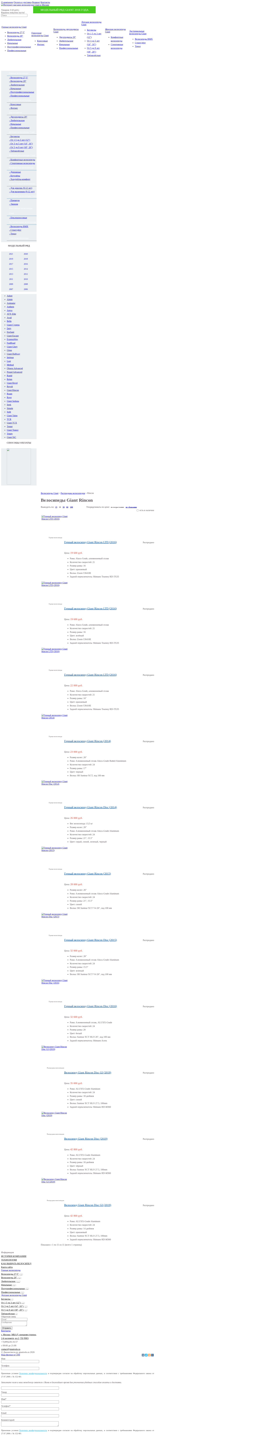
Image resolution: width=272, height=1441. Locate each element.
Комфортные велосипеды (21, 167)
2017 (11, 264)
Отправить (6, 1328)
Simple (10, 408)
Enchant (10, 332)
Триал (138, 46)
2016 (26, 264)
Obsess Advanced (15, 368)
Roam (9, 394)
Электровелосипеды (19, 238)
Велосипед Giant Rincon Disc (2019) (86, 1138)
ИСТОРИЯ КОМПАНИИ (13, 1256)
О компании (7, 2)
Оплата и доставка (23, 2)
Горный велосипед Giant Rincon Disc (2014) (90, 807)
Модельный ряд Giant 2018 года (64, 9)
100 (71, 507)
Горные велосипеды (18, 73)
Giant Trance (12, 430)
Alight (9, 299)
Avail (9, 317)
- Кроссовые (15, 104)
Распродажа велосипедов (73, 493)
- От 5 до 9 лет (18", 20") (21, 147)
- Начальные (15, 88)
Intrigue (10, 357)
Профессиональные (16, 50)
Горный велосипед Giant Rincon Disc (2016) (90, 1006)
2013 (11, 274)
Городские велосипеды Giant (40, 34)
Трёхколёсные (94, 55)
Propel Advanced (14, 372)
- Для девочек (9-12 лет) (20, 188)
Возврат (36, 2)
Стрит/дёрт (140, 43)
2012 (26, 274)
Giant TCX (12, 423)
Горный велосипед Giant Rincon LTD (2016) (90, 542)
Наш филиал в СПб (10, 1355)
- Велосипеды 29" (17, 81)
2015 (11, 269)
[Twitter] (146, 1355)
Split (9, 412)
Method (10, 365)
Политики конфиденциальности (33, 1373)
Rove (9, 397)
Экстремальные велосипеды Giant (137, 32)
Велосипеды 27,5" (16, 32)
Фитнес (40, 44)
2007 (11, 289)
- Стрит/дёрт (15, 230)
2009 (11, 284)
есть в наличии (146, 510)
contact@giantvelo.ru (10, 1349)
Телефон (5, 1365)
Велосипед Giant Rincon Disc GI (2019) (87, 1072)
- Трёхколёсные (16, 151)
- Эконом (13, 204)
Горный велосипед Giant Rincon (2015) (87, 873)
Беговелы (91, 30)
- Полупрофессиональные (21, 92)
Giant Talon (12, 415)
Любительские (14, 39)
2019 (11, 259)
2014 (26, 269)
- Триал (12, 233)
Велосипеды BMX (144, 39)
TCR (9, 419)
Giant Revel (12, 383)
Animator (11, 303)
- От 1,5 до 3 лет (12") (19, 140)
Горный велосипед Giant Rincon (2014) (87, 741)
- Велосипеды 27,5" (18, 77)
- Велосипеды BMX (18, 226)
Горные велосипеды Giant (14, 27)
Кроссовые (42, 41)
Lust (9, 361)
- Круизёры (14, 176)
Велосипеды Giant (49, 493)
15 (56, 507)
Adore (9, 296)
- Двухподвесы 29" (18, 117)
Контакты (45, 2)
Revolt (10, 386)
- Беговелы (14, 136)
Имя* (3, 1399)
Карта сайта (7, 1267)
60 (67, 507)
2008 (26, 284)
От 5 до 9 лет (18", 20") (14, 1310)
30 (64, 507)
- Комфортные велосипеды (22, 159)
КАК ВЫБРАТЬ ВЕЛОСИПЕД (16, 1263)
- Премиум (14, 200)
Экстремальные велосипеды (22, 222)
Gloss (9, 350)
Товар (4, 1392)
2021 (11, 254)
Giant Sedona (13, 401)
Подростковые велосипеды (22, 183)
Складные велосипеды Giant (22, 196)
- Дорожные (15, 172)
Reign (9, 379)
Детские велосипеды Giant (22, 132)
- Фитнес (13, 108)
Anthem (10, 306)
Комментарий (7, 1420)
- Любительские (17, 85)
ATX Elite (11, 314)
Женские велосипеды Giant (22, 155)
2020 (26, 254)
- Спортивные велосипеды (22, 163)
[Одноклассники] (149, 1355)
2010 (26, 279)
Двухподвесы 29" (67, 37)
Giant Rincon (13, 390)
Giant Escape (13, 336)
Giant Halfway (13, 354)
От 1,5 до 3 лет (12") (13, 1303)
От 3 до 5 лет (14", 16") (14, 1306)
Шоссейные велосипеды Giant (21, 210)
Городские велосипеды (20, 100)
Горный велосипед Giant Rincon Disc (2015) (90, 939)
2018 (26, 259)
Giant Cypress (13, 325)
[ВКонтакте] (143, 1355)
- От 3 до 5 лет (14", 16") (21, 143)
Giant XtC (11, 437)
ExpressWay (12, 339)
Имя (3, 1359)
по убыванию (131, 507)
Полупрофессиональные (19, 47)
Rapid (9, 375)
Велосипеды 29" (15, 36)
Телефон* (5, 1406)
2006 (26, 289)
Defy (9, 328)
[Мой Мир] (152, 1355)
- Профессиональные (19, 96)
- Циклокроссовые (18, 217)
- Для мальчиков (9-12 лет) (22, 191)
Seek (9, 404)
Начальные (12, 43)
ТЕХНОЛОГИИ (9, 1260)
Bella (9, 321)
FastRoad (11, 343)
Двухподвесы (15, 112)
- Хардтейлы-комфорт (19, 179)
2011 (11, 279)
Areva (9, 310)
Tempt (9, 426)
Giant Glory (12, 346)
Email (3, 1413)
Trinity (10, 434)
